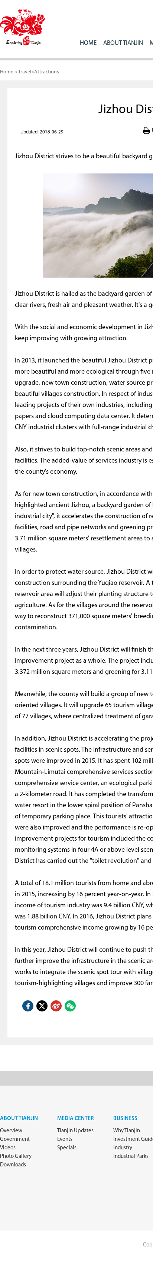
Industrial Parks (131, 1156)
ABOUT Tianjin (123, 43)
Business (125, 1119)
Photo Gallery (16, 1156)
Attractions (46, 72)
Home (88, 43)
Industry (122, 1148)
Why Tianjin (126, 1131)
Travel (24, 72)
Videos (8, 1148)
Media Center (75, 1119)
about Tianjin (19, 1119)
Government (15, 1139)
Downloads (13, 1165)
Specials (66, 1148)
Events (64, 1139)
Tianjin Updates (75, 1131)
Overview (11, 1131)
